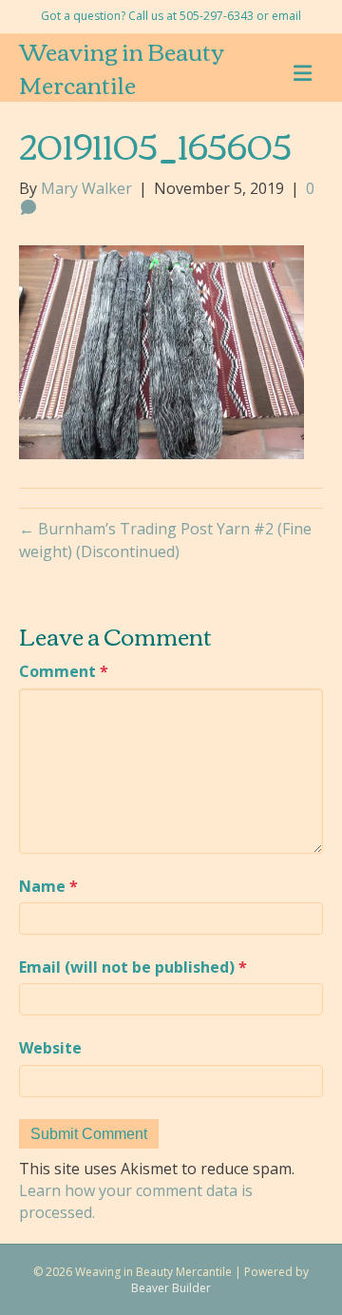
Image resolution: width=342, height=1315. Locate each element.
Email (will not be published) (133, 967)
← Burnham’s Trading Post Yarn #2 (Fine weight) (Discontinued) (165, 539)
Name (48, 886)
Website (50, 1047)
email (286, 16)
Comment (63, 671)
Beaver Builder (171, 1288)
